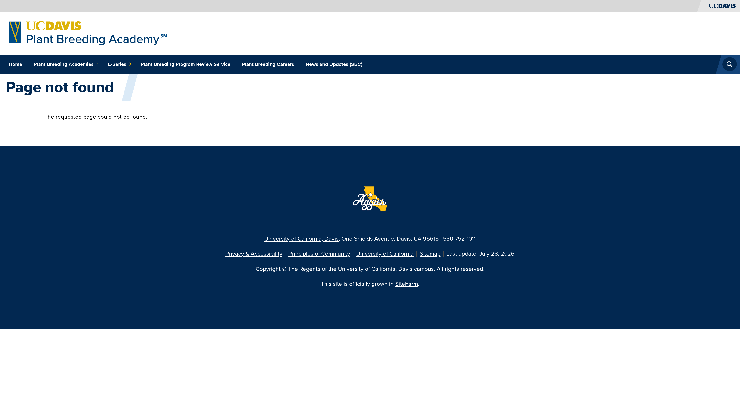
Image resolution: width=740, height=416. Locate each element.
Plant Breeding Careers (268, 64)
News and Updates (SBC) (334, 64)
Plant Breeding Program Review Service (185, 64)
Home (15, 64)
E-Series (117, 64)
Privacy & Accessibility (253, 253)
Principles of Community (319, 253)
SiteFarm (406, 284)
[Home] (88, 33)
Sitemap (430, 253)
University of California (385, 253)
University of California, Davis (301, 238)
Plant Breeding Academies (63, 64)
